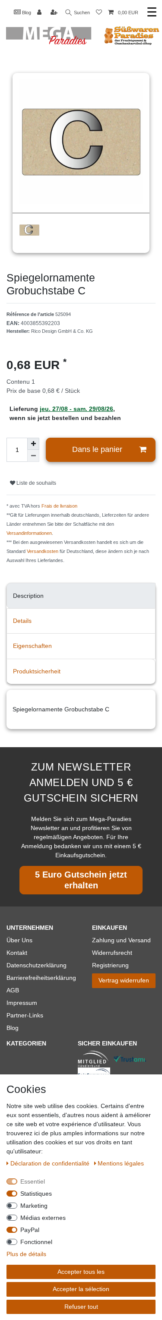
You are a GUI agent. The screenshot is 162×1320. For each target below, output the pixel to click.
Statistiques (36, 1193)
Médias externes (43, 1217)
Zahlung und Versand (121, 940)
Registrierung (110, 965)
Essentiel (32, 1181)
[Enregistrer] (55, 12)
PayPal (29, 1229)
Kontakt (16, 952)
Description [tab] (28, 595)
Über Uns (19, 940)
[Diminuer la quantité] (33, 456)
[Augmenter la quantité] (33, 444)
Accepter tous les (81, 1271)
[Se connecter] (40, 12)
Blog (26, 12)
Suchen (81, 12)
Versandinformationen (29, 533)
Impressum (21, 1002)
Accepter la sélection (81, 1288)
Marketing (34, 1205)
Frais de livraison (59, 505)
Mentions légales (121, 1163)
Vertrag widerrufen (123, 980)
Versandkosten (42, 551)
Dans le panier (97, 449)
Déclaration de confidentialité (50, 1163)
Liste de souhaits (35, 483)
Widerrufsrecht (112, 952)
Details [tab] (22, 620)
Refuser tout (81, 1306)
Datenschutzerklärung (36, 965)
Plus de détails (26, 1254)
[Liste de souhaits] (99, 12)
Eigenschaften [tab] (32, 645)
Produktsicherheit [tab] (36, 671)
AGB (12, 990)
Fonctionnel (36, 1241)
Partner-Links (24, 1015)
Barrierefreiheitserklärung (41, 977)
